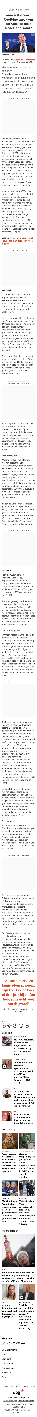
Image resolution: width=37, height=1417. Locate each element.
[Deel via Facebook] (15, 1026)
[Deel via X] (21, 1026)
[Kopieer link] (4, 1026)
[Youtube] (23, 1343)
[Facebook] (13, 1343)
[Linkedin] (8, 1343)
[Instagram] (18, 1343)
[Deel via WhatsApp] (9, 1026)
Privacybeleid (24, 1397)
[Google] (3, 1343)
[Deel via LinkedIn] (27, 1026)
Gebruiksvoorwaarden (26, 1401)
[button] (10, 1401)
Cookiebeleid (13, 1397)
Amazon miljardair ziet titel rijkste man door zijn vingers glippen (17, 240)
